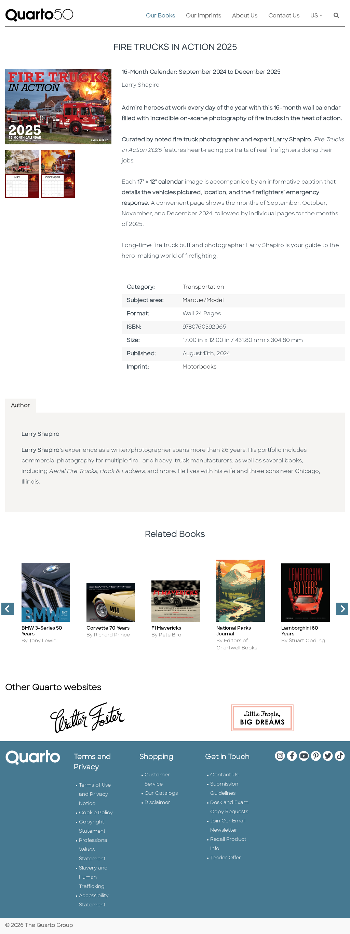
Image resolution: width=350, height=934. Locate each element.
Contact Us (283, 16)
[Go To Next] (339, 611)
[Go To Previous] (4, 611)
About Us (244, 16)
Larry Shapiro (40, 434)
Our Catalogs (161, 793)
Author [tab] (20, 405)
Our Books (160, 16)
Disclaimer (157, 802)
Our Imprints (203, 16)
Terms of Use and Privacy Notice (95, 794)
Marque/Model (203, 300)
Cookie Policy (96, 813)
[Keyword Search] (336, 16)
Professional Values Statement (93, 850)
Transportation (203, 287)
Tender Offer (225, 858)
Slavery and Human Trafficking (93, 877)
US (314, 16)
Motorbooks (199, 367)
